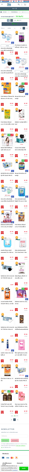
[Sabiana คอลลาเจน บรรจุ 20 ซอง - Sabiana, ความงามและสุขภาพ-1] (21, 293)
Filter (15, 24)
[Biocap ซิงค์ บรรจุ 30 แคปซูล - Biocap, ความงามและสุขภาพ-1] (21, 88)
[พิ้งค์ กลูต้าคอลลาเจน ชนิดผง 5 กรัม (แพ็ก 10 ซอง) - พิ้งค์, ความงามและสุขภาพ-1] (21, 344)
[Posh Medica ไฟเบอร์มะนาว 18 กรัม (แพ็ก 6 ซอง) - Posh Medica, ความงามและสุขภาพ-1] (7, 114)
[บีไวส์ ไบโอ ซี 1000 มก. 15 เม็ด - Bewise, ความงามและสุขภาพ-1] (7, 370)
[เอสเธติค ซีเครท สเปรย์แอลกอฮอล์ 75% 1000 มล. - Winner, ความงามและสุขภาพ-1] (7, 242)
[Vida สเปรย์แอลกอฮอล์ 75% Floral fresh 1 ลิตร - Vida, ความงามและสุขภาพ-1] (21, 242)
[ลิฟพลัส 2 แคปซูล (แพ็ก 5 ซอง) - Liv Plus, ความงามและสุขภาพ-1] (21, 114)
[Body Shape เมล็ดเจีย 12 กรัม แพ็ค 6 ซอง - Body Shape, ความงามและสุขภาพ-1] (21, 268)
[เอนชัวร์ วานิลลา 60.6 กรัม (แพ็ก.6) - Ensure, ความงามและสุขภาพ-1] (7, 344)
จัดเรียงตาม (2, 28)
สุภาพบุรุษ (5, 440)
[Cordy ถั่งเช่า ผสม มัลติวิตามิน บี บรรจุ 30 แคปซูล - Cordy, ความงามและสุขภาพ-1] (7, 396)
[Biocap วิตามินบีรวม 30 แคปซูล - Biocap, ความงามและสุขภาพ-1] (21, 165)
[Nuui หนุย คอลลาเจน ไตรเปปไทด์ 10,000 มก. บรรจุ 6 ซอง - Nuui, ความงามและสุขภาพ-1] (21, 396)
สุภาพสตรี (14, 440)
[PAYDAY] (14, 1)
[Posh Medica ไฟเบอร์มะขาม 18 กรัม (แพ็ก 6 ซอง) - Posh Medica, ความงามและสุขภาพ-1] (21, 216)
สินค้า (13, 8)
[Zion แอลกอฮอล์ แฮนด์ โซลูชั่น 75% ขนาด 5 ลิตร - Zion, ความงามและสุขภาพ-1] (21, 191)
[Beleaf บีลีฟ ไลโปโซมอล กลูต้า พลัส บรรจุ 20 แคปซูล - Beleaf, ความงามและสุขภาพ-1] (7, 139)
